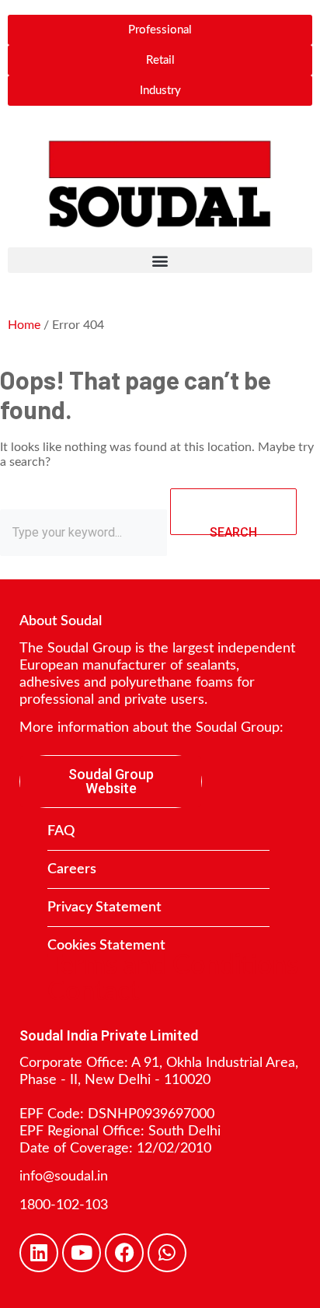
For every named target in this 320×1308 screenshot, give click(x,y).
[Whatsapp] (167, 1252)
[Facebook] (124, 1252)
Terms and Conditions (172, 966)
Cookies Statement (106, 946)
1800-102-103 (63, 1205)
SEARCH (233, 530)
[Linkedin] (38, 1252)
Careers (71, 869)
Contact (93, 992)
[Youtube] (81, 1252)
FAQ (61, 831)
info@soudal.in (63, 1177)
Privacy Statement (104, 908)
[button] (160, 260)
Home (24, 325)
